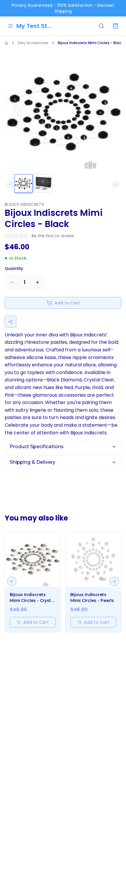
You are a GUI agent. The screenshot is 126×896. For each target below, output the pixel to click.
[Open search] (101, 26)
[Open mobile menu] (10, 26)
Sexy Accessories (33, 42)
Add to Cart (67, 303)
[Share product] (10, 322)
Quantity (14, 268)
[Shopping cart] (115, 26)
